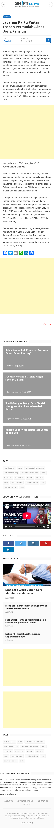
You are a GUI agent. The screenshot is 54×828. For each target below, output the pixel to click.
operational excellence (30, 473)
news (20, 468)
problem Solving (32, 482)
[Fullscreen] (48, 526)
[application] (27, 515)
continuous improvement (35, 468)
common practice (10, 487)
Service (7, 17)
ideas (6, 482)
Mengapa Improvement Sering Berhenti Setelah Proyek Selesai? (26, 607)
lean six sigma (9, 468)
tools (22, 487)
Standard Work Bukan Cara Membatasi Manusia (23, 591)
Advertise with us (25, 801)
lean (43, 473)
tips (43, 482)
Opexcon (39, 478)
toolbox (30, 478)
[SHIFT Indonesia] (27, 4)
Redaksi (7, 41)
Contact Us (43, 801)
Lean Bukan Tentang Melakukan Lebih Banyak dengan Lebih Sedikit (25, 621)
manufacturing (17, 482)
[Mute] (43, 526)
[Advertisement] (27, 132)
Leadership (19, 478)
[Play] (6, 526)
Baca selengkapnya (8, 794)
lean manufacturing (11, 473)
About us (8, 801)
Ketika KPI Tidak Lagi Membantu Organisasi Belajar (22, 635)
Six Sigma (7, 478)
